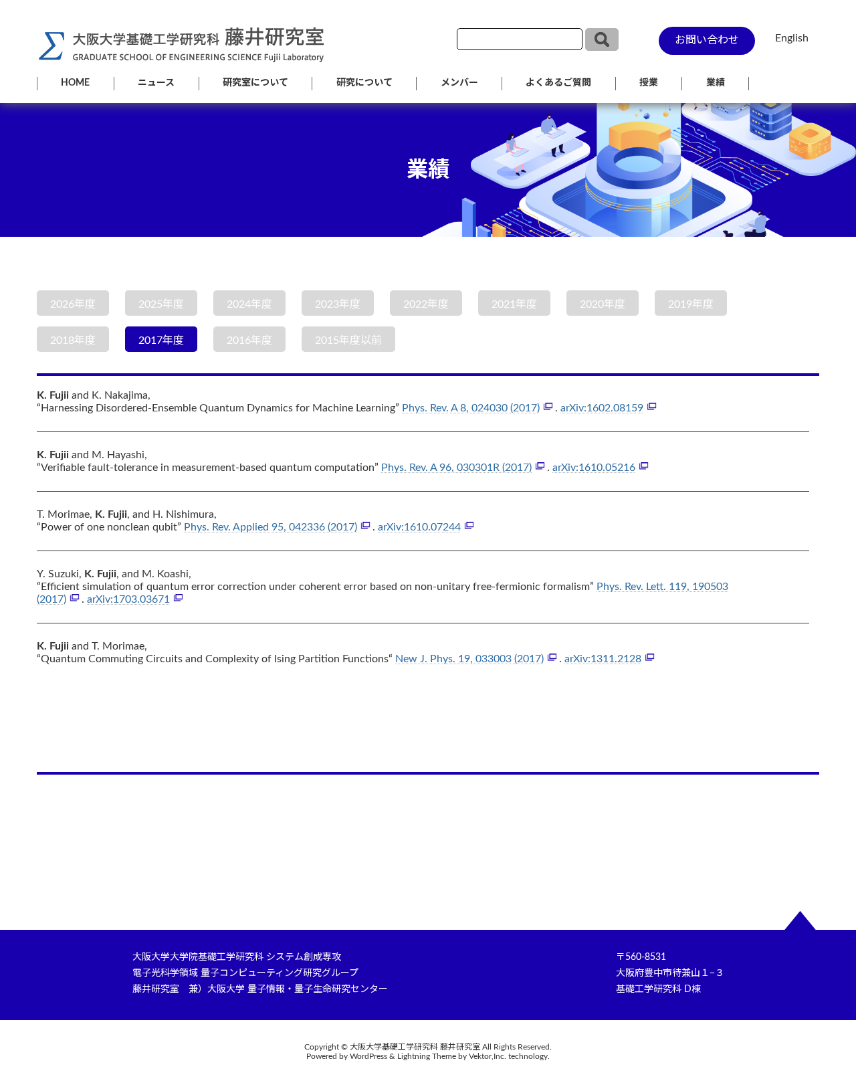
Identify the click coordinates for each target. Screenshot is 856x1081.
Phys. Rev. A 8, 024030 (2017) (471, 408)
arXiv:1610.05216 (593, 467)
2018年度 (73, 340)
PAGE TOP (822, 1036)
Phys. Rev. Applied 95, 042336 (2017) (270, 527)
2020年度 (602, 304)
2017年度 (161, 340)
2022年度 (426, 304)
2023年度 (337, 304)
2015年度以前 (348, 340)
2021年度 (514, 304)
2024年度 (249, 304)
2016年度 (249, 340)
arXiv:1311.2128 (602, 659)
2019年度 (691, 304)
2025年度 (161, 304)
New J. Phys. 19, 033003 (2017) (469, 659)
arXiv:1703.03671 (128, 599)
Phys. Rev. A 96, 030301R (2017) (456, 467)
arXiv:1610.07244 (419, 527)
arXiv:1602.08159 (601, 408)
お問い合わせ (707, 40)
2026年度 (73, 304)
